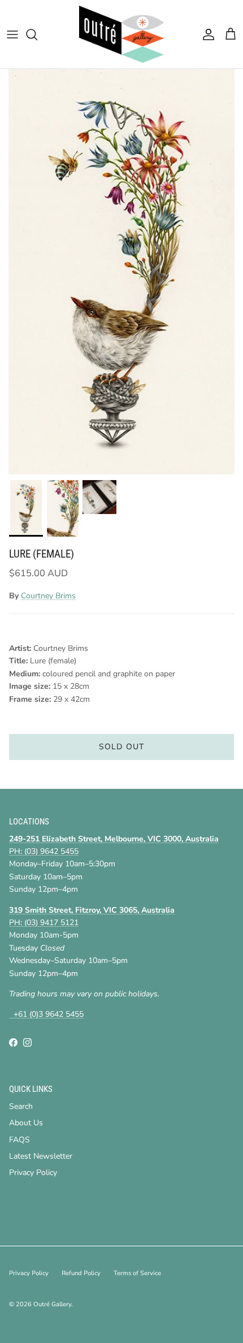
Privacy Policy (33, 1172)
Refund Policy (81, 1273)
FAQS (19, 1139)
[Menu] (12, 34)
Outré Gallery (52, 1304)
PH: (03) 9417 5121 (44, 922)
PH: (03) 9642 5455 (44, 851)
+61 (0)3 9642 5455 (46, 1014)
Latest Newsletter (40, 1156)
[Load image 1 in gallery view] (121, 271)
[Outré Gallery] (121, 34)
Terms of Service (137, 1273)
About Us (26, 1122)
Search (21, 1106)
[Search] (37, 34)
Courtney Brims (48, 595)
